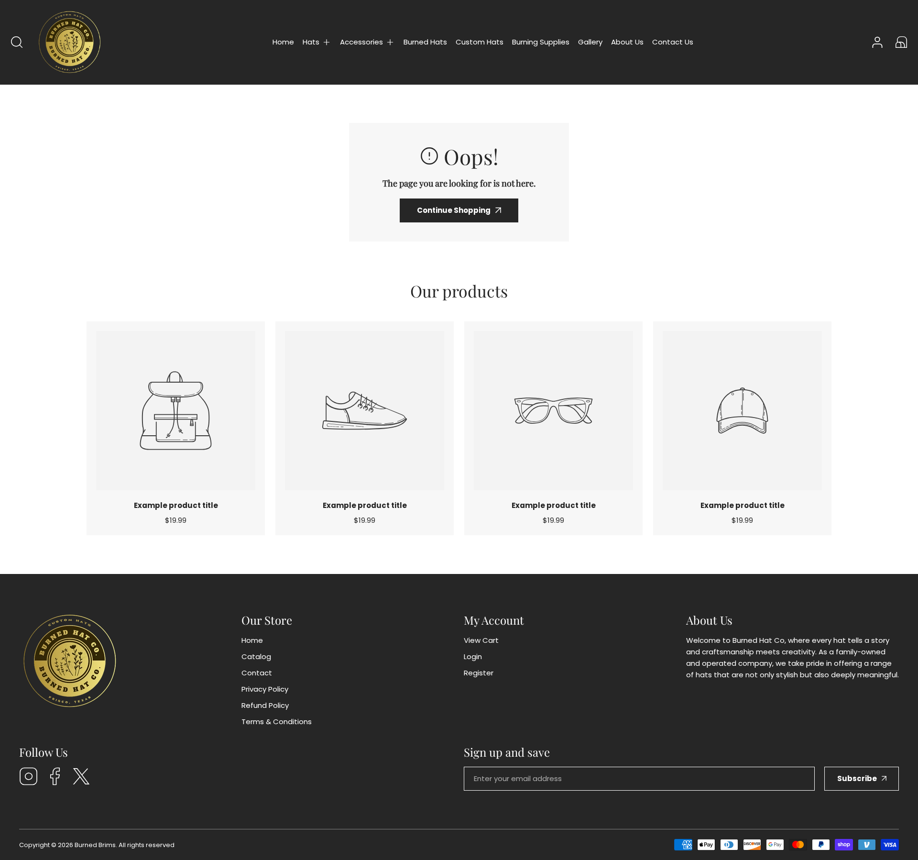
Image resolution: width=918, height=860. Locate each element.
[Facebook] (55, 778)
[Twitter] (81, 778)
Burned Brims (95, 844)
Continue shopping (454, 210)
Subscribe (857, 778)
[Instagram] (28, 778)
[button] (317, 42)
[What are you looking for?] (17, 42)
